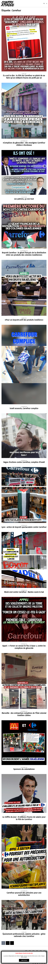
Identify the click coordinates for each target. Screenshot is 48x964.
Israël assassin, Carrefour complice (24, 408)
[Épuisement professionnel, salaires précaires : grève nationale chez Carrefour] (24, 914)
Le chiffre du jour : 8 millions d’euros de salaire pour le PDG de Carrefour (24, 818)
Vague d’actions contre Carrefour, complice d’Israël (24, 462)
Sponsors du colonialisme (24, 769)
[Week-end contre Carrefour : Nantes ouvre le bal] (24, 559)
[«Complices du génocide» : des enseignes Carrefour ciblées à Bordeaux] (24, 110)
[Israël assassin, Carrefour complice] (24, 364)
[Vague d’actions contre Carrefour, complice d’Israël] (24, 435)
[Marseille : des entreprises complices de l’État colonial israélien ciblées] (24, 680)
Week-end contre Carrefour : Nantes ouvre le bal (24, 592)
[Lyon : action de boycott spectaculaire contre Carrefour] (24, 495)
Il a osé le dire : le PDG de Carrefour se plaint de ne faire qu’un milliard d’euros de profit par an (24, 76)
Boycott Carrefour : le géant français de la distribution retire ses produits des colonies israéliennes (24, 253)
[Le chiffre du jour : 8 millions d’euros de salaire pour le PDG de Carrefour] (24, 793)
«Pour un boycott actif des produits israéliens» (24, 320)
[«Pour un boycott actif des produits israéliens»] (24, 287)
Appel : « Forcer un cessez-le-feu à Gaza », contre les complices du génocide (24, 647)
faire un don (24, 960)
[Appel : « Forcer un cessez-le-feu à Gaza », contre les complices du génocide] (24, 619)
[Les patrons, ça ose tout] (24, 172)
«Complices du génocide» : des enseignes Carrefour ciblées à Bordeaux (24, 144)
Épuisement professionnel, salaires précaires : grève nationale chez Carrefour (24, 935)
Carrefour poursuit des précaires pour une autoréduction (24, 894)
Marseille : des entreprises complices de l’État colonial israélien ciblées (24, 714)
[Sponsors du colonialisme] (24, 742)
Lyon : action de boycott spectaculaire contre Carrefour (24, 527)
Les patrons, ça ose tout (24, 199)
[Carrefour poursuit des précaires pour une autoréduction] (24, 856)
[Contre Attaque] (7, 3)
